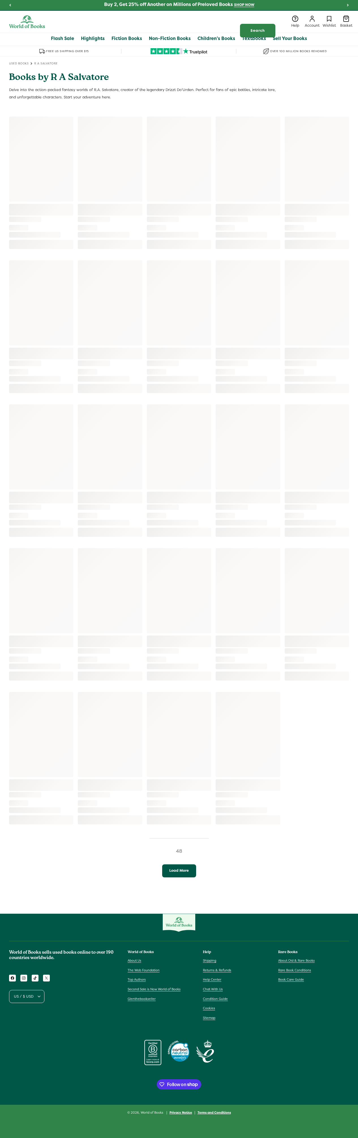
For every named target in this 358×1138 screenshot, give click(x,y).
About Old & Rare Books (296, 960)
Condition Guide (215, 998)
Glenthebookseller (142, 998)
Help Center (212, 979)
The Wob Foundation (144, 970)
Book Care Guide (291, 979)
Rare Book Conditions (294, 970)
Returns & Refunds (217, 970)
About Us (134, 960)
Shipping (209, 960)
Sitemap (209, 1017)
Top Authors (137, 979)
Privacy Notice (181, 1112)
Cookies (209, 1008)
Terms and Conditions (214, 1112)
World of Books (152, 1112)
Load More (179, 870)
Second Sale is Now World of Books (154, 989)
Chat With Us (213, 989)
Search (257, 30)
